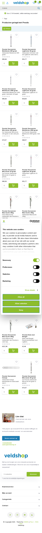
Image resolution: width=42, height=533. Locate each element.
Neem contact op (11, 438)
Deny (21, 310)
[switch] (36, 267)
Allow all (21, 297)
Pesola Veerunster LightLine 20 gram (29, 170)
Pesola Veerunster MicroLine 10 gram (9, 170)
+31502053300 (7, 443)
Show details (30, 290)
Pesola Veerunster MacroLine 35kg (9, 212)
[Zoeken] (39, 8)
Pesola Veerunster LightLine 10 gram (29, 89)
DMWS (26, 522)
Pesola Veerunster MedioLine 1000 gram (10, 89)
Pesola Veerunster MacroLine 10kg (29, 212)
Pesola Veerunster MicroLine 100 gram (9, 129)
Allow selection (21, 303)
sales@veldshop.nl (9, 445)
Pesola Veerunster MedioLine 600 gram (9, 50)
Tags (5, 18)
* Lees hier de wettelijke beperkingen (13, 478)
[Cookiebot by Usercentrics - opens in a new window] (29, 221)
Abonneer (33, 474)
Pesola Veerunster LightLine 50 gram (29, 50)
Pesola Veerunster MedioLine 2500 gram (30, 129)
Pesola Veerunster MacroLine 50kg (9, 335)
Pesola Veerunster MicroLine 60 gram (29, 377)
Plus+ (32, 522)
